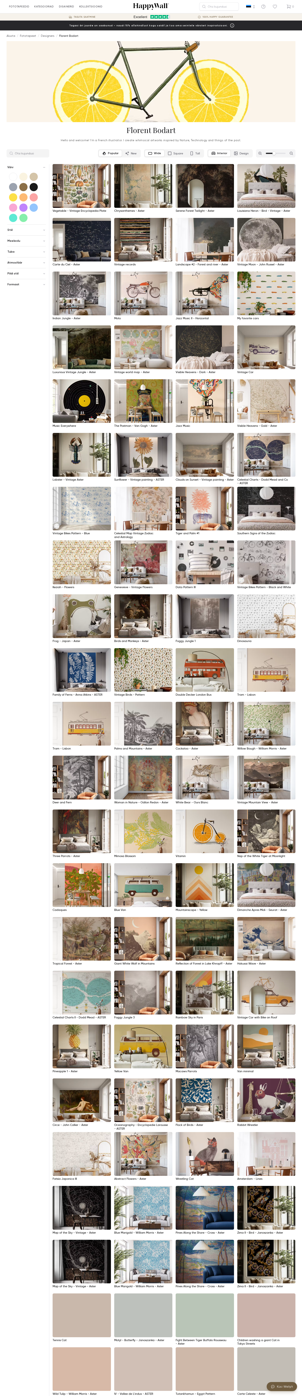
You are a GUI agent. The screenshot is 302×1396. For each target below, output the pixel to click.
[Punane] (34, 197)
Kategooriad (44, 6)
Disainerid (66, 6)
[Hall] (13, 187)
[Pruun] (23, 187)
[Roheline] (23, 218)
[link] (56, 526)
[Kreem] (23, 177)
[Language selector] (251, 6)
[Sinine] (34, 208)
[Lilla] (23, 208)
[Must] (34, 187)
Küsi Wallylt (285, 1386)
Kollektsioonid (91, 6)
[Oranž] (23, 197)
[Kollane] (13, 197)
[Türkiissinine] (13, 218)
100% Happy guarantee (218, 17)
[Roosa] (13, 208)
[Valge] (13, 177)
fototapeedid (19, 6)
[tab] (110, 153)
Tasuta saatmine (85, 17)
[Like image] (106, 168)
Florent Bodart (68, 36)
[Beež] (34, 177)
